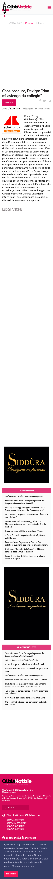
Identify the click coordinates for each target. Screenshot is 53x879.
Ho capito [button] (11, 874)
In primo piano (27, 490)
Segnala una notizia (16, 826)
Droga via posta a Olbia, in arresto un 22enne (24, 531)
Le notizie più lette (26, 647)
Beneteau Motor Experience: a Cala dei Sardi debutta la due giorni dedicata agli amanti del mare (26, 543)
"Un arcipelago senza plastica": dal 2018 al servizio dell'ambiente (26, 692)
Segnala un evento (15, 829)
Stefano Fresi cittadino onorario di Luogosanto (24, 496)
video (41, 23)
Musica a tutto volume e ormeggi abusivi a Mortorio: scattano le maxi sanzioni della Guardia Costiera (25, 524)
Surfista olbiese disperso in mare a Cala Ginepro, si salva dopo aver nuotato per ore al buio (25, 685)
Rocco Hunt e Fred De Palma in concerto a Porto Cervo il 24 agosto (25, 557)
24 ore (30, 23)
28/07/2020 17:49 (11, 108)
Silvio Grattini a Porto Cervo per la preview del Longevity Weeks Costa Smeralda (24, 502)
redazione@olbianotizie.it (21, 838)
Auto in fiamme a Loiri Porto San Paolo (21, 660)
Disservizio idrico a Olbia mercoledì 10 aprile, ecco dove (26, 670)
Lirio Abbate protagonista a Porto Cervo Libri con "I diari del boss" (26, 516)
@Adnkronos (43, 108)
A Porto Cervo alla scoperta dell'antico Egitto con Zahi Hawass (25, 536)
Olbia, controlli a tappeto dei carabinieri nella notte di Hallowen (26, 703)
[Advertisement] (26, 57)
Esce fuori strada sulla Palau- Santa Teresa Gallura (26, 679)
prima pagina (16, 23)
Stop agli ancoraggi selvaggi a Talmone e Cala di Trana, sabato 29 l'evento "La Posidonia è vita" (25, 509)
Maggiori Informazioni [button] (23, 866)
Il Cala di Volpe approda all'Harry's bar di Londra (25, 664)
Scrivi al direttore (15, 820)
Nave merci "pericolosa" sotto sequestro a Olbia (25, 697)
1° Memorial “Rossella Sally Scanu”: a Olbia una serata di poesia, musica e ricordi (24, 550)
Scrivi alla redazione (16, 823)
